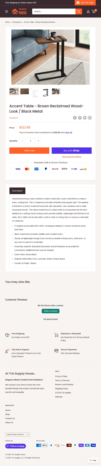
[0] (93, 11)
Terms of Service (62, 380)
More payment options (71, 156)
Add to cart (29, 150)
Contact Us (10, 418)
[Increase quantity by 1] (38, 141)
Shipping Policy (61, 388)
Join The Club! (87, 3)
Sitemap (58, 397)
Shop (7, 414)
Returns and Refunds (64, 384)
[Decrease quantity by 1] (22, 141)
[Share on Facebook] (75, 118)
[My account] (88, 11)
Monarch (13, 118)
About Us (9, 422)
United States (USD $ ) (15, 434)
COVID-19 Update (63, 392)
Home (7, 22)
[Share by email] (90, 118)
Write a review (50, 311)
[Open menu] (6, 11)
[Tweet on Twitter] (85, 118)
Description (17, 191)
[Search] (78, 11)
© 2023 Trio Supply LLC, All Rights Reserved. (22, 458)
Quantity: (13, 141)
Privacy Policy (61, 376)
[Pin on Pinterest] (80, 118)
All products (16, 22)
